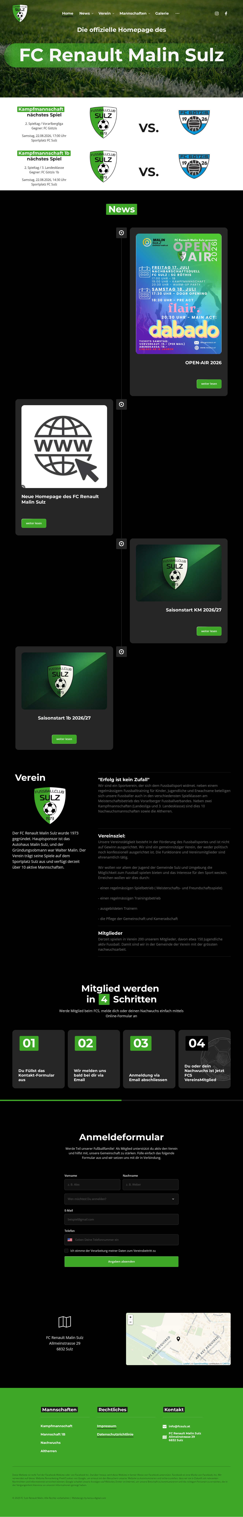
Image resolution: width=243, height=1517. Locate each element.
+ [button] (130, 1317)
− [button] (130, 1322)
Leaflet (186, 1363)
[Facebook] (227, 13)
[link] (179, 294)
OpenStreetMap (200, 1363)
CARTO (226, 1363)
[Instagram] (218, 13)
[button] (178, 1339)
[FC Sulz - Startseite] (20, 13)
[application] (178, 1339)
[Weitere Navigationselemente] (177, 13)
